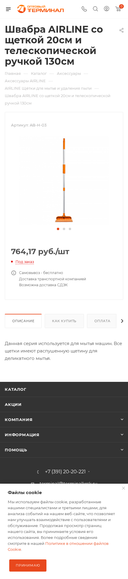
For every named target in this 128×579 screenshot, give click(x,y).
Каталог (15, 389)
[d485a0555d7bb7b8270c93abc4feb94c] (64, 180)
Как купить (64, 321)
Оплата (102, 321)
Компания (18, 419)
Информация (22, 434)
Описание (23, 321)
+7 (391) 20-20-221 (65, 471)
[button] (58, 229)
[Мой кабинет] (106, 9)
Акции (13, 404)
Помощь (16, 449)
